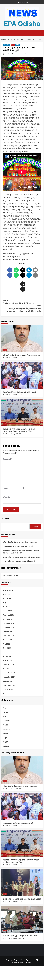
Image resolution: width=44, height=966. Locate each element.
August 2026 (8, 590)
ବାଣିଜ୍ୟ (5, 725)
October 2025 (8, 631)
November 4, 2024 (18, 54)
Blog (4, 708)
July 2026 (6, 594)
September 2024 (9, 685)
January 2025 (8, 669)
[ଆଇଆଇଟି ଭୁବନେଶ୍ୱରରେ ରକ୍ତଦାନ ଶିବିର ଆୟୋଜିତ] (22, 919)
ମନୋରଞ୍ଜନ (6, 44)
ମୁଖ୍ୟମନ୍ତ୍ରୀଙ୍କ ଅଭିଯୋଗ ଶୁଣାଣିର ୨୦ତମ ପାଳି (19, 392)
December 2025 (9, 623)
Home (3, 39)
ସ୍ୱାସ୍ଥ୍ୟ (6, 746)
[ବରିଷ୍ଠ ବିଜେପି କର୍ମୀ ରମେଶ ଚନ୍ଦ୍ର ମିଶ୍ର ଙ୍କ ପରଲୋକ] (22, 338)
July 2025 (6, 644)
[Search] (40, 33)
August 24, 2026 (17, 357)
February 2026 (8, 615)
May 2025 (6, 652)
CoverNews (16, 963)
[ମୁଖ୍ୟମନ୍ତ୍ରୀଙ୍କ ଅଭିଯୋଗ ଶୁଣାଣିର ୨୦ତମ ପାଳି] (22, 375)
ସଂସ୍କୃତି (17, 44)
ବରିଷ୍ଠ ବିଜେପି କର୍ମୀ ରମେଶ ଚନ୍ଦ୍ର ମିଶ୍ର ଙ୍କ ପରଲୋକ (21, 355)
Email (25, 488)
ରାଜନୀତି (5, 733)
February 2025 (8, 664)
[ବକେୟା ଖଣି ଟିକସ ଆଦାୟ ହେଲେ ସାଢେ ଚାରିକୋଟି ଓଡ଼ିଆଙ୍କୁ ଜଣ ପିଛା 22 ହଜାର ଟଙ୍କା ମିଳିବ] (22, 412)
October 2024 (8, 681)
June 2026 (7, 598)
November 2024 (9, 677)
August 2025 (8, 640)
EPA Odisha (22, 23)
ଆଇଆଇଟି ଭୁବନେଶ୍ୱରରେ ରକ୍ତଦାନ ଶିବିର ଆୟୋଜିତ (20, 561)
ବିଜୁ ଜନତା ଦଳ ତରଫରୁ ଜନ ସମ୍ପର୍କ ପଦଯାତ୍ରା (18, 301)
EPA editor (8, 54)
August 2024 (8, 689)
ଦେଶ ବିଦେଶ (7, 721)
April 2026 (7, 607)
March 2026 (7, 611)
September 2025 (9, 636)
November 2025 (9, 627)
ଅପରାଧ (5, 712)
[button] (3, 32)
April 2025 (7, 656)
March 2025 (7, 660)
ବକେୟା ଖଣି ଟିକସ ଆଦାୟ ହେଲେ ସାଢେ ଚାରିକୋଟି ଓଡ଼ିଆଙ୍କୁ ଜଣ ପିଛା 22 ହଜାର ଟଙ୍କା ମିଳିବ (21, 551)
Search (5, 518)
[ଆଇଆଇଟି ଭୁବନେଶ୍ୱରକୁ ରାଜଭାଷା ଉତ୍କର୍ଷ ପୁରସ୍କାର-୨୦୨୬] (22, 882)
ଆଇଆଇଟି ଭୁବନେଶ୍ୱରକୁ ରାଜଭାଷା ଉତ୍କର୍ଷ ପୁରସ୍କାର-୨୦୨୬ (22, 557)
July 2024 (6, 693)
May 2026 (6, 603)
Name (6, 488)
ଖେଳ (4, 716)
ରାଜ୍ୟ (12, 44)
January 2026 (8, 619)
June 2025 (7, 648)
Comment (7, 459)
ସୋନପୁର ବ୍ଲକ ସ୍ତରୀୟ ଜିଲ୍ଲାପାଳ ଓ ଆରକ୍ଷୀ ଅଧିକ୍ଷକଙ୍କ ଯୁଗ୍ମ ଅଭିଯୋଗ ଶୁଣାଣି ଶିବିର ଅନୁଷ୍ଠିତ (23, 308)
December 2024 (9, 673)
